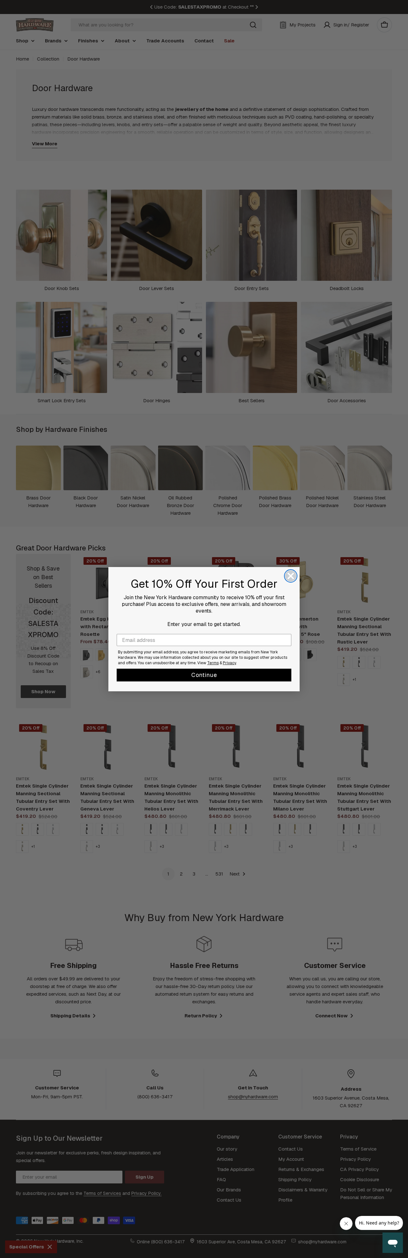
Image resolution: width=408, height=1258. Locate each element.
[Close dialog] (290, 576)
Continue (204, 675)
